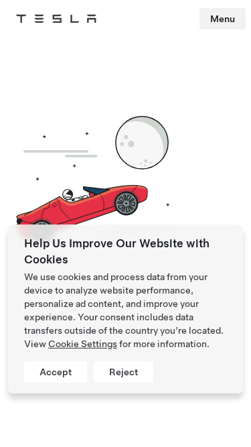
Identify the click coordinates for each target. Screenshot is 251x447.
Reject (123, 372)
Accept (55, 372)
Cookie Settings (82, 343)
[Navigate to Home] (56, 19)
